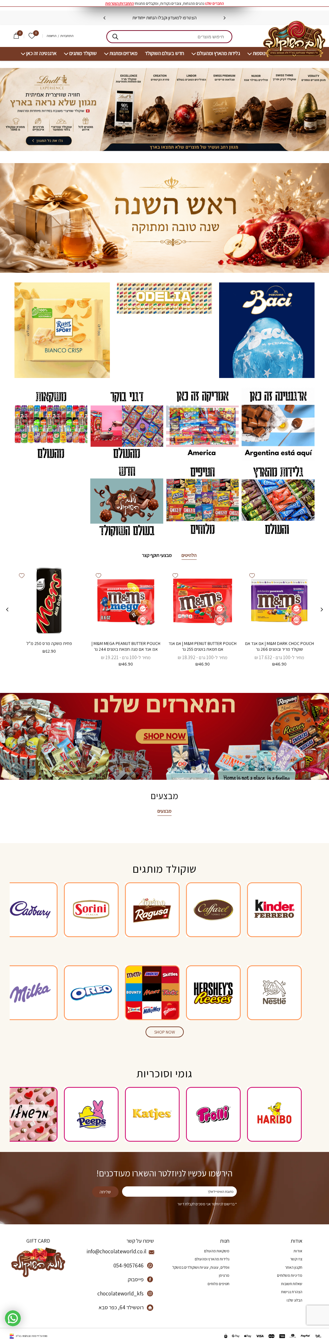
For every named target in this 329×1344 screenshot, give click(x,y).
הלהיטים (189, 555)
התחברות (67, 36)
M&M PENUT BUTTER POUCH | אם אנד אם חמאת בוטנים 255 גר (202, 646)
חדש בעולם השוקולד (164, 53)
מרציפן (224, 1275)
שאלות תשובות (291, 1283)
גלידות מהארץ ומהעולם (218, 53)
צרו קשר (296, 1259)
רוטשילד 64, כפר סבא (121, 1307)
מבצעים (164, 811)
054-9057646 (128, 1265)
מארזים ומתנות (124, 53)
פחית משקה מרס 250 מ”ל (49, 643)
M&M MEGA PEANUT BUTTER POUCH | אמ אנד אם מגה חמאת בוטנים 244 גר (126, 646)
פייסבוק (136, 1279)
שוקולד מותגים (83, 53)
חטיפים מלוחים (218, 1283)
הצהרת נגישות (291, 1291)
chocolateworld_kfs (120, 1293)
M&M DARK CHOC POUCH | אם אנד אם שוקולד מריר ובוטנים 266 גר (279, 646)
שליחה (105, 1192)
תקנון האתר (293, 1267)
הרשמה (52, 36)
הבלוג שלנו (294, 1300)
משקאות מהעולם (216, 1250)
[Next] (104, 18)
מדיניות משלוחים (289, 1275)
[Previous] (225, 18)
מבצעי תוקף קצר (157, 555)
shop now (164, 1032)
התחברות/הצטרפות (119, 3)
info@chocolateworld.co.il (116, 1251)
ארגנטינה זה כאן (41, 53)
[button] (252, 575)
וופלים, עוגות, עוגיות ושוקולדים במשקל (201, 1267)
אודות (298, 1250)
